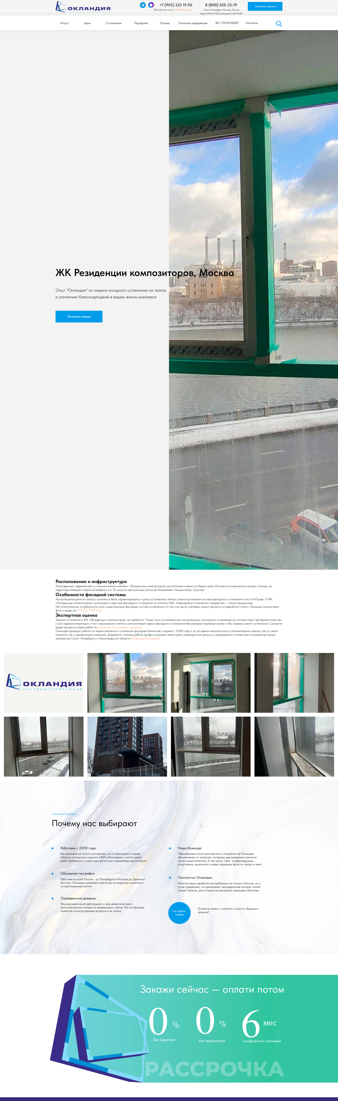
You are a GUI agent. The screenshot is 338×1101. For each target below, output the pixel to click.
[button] (265, 6)
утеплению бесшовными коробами (120, 627)
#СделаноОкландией (145, 638)
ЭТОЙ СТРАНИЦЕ (89, 610)
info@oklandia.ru (182, 9)
